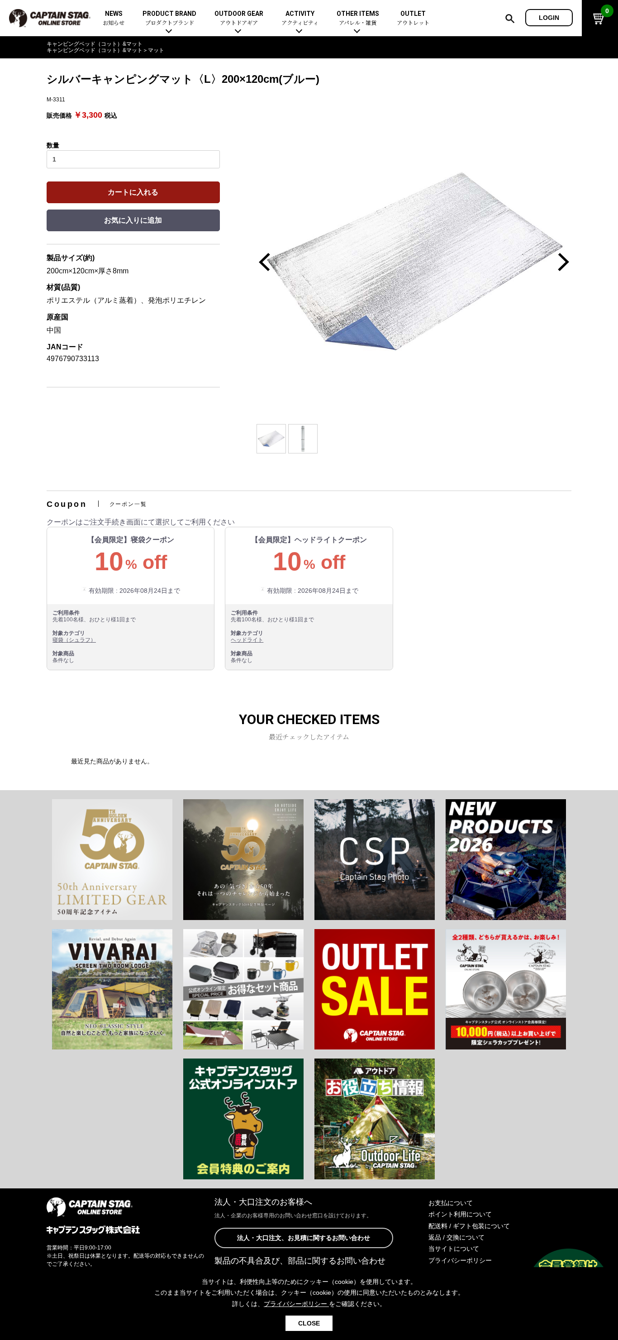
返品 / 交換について (456, 1237)
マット (156, 50)
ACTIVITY (300, 18)
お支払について (450, 1202)
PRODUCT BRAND (169, 18)
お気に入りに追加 (133, 220)
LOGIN (549, 17)
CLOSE (309, 1323)
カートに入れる (133, 192)
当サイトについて (453, 1248)
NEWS (113, 18)
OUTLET (413, 18)
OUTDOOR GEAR (238, 18)
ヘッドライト (247, 640)
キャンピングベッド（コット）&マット (95, 44)
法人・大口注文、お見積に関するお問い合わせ (303, 1237)
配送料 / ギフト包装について (469, 1226)
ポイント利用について (460, 1214)
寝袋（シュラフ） (74, 640)
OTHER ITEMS (358, 18)
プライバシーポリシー (460, 1260)
